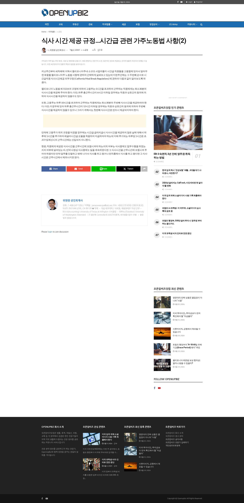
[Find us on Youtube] (181, 2)
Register (199, 2)
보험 (138, 24)
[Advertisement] (151, 12)
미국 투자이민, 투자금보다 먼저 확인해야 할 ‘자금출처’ (150, 450)
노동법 (59, 32)
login (50, 232)
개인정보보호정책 (172, 446)
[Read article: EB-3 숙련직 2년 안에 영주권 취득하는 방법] (178, 132)
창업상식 (153, 24)
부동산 (76, 24)
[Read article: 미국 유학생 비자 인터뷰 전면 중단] (91, 464)
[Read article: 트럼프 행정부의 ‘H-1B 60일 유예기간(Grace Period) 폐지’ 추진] (162, 349)
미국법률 (51, 32)
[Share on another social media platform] (144, 169)
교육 (61, 24)
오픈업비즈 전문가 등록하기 (177, 442)
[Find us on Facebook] (177, 2)
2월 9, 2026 (107, 443)
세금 (124, 24)
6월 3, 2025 (107, 466)
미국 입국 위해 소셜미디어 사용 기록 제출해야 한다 (110, 437)
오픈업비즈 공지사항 (174, 439)
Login (190, 2)
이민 (47, 24)
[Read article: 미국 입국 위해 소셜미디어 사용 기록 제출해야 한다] (91, 439)
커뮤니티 (191, 24)
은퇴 (90, 24)
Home (44, 32)
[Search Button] (201, 24)
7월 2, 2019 (75, 50)
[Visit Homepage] (65, 13)
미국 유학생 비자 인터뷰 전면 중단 (176, 233)
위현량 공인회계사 (57, 50)
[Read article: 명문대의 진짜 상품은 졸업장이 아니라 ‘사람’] (162, 302)
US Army (173, 24)
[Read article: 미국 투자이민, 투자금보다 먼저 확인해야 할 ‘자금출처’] (162, 318)
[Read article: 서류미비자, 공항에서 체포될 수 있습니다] (162, 333)
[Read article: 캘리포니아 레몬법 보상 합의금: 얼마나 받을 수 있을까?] (162, 365)
